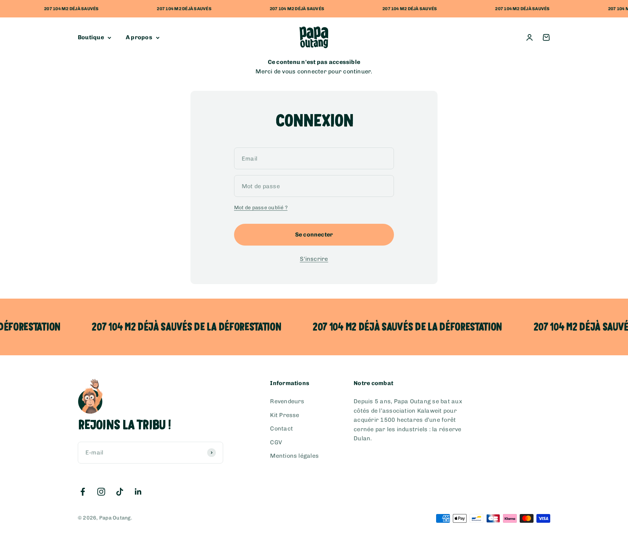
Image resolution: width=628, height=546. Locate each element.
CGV (276, 442)
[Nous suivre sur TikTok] (120, 492)
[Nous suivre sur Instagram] (101, 492)
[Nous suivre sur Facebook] (83, 492)
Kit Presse (284, 415)
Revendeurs (287, 401)
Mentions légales (294, 455)
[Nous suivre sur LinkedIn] (138, 492)
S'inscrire (314, 258)
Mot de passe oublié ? (260, 208)
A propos (139, 37)
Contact (281, 428)
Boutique (91, 37)
